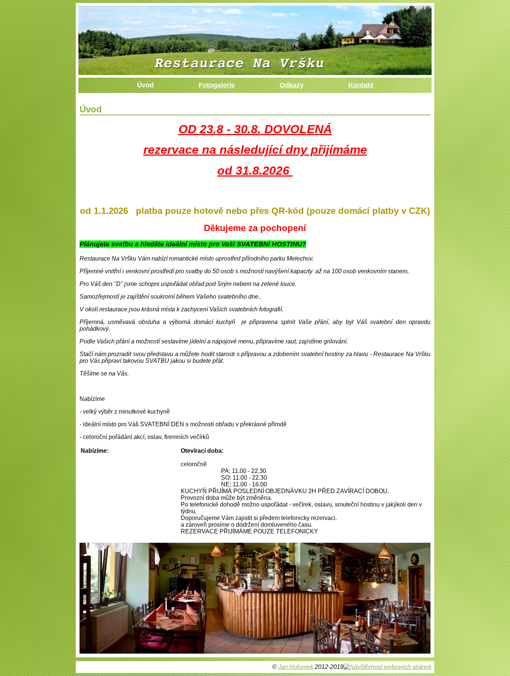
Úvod (145, 85)
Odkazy (292, 85)
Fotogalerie (217, 85)
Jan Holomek (295, 667)
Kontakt (360, 85)
